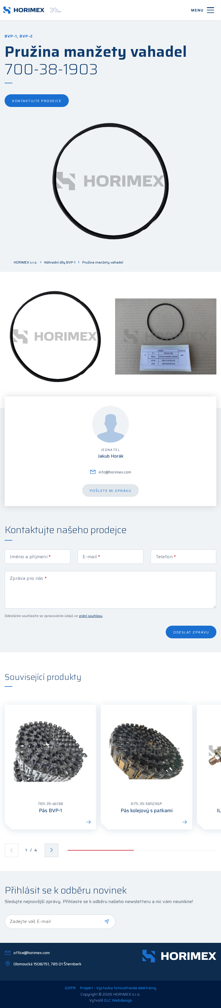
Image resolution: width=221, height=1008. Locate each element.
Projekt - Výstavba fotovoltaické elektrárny (118, 988)
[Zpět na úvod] (32, 10)
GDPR (70, 988)
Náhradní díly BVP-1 (59, 262)
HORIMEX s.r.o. (25, 262)
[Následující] (51, 850)
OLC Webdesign (118, 1000)
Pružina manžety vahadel (102, 262)
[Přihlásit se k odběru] (106, 921)
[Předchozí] (11, 850)
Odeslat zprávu (191, 632)
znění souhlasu (90, 615)
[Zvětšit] (55, 336)
